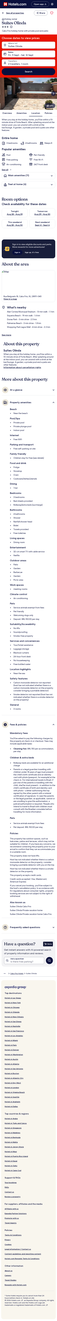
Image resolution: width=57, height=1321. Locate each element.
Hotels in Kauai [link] (11, 1161)
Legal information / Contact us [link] (18, 1249)
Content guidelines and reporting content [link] (23, 1254)
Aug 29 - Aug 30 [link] (42, 214)
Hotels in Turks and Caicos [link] (16, 1123)
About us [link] (8, 1271)
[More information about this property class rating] (11, 26)
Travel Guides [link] (10, 1280)
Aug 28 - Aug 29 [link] (15, 214)
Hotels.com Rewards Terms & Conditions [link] (22, 1258)
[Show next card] (53, 93)
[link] (51, 13)
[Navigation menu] (52, 4)
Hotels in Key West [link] (13, 1083)
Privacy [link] (8, 1240)
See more (6, 335)
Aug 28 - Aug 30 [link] (15, 225)
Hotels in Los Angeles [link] (14, 1036)
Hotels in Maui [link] (11, 1151)
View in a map (10, 299)
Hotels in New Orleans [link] (14, 1017)
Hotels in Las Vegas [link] (13, 998)
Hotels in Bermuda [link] (12, 1137)
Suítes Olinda (15, 46)
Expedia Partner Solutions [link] (16, 1213)
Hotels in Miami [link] (11, 1040)
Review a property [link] (12, 1197)
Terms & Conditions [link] (13, 1235)
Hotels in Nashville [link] (12, 1026)
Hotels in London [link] (12, 1087)
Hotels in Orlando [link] (12, 1012)
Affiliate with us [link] (12, 1209)
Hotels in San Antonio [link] (14, 1069)
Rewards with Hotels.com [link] (15, 1285)
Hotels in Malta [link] (11, 1142)
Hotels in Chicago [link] (12, 1007)
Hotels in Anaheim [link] (12, 1102)
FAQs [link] (7, 1187)
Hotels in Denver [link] (12, 1050)
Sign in (17, 252)
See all (5, 169)
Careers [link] (8, 1275)
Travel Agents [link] (11, 1223)
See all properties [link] (15, 13)
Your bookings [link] (11, 1182)
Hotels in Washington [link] (14, 1054)
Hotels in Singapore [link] (13, 1128)
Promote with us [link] (12, 1218)
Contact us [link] (9, 1192)
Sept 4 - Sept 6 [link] (42, 225)
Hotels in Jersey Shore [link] (14, 1147)
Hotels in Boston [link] (12, 1073)
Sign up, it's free (32, 252)
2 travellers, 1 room (18, 63)
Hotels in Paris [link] (11, 1045)
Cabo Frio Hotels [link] (16, 973)
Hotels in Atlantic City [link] (14, 1078)
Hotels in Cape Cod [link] (13, 1170)
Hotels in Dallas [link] (11, 1106)
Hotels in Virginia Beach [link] (15, 1092)
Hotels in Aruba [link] (11, 1118)
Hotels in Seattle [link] (12, 1097)
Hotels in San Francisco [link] (14, 1031)
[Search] (49, 960)
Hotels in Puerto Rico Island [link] (16, 1156)
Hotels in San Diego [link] (13, 1021)
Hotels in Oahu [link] (11, 1166)
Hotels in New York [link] (13, 1003)
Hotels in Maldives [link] (12, 1133)
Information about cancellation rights (22, 367)
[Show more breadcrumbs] (5, 973)
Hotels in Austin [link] (11, 1059)
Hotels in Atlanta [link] (12, 1064)
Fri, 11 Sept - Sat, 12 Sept (20, 55)
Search (28, 71)
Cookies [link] (8, 1244)
